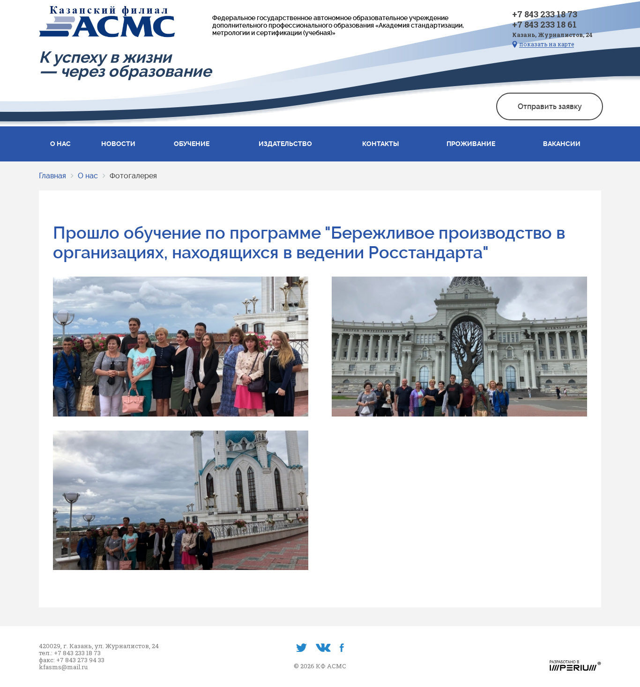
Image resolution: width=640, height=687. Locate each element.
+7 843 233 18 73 (544, 14)
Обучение (191, 143)
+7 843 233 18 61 (544, 24)
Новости (118, 143)
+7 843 (66, 660)
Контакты (380, 143)
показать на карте (546, 44)
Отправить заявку (550, 106)
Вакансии (561, 143)
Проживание (471, 143)
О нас (60, 143)
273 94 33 (90, 660)
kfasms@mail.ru (63, 667)
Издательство (285, 143)
